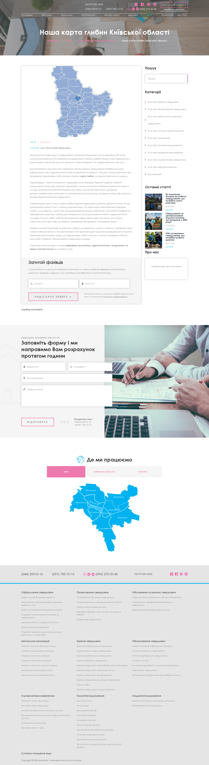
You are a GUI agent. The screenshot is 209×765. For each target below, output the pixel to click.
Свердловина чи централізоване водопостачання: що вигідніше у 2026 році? (176, 217)
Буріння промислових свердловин (94, 651)
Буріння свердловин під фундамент (94, 675)
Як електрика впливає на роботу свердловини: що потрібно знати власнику (176, 198)
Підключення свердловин (144, 670)
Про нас (47, 15)
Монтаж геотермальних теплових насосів (42, 710)
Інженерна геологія (86, 720)
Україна (142, 472)
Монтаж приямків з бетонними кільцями (152, 646)
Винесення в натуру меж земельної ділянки (153, 700)
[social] (129, 9)
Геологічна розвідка (86, 715)
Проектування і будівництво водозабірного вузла (156, 675)
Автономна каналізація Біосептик (37, 675)
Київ (66, 472)
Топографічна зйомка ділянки (147, 705)
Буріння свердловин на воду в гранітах (96, 689)
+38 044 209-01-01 (82, 422)
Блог (150, 15)
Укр (179, 15)
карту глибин (87, 176)
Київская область (104, 472)
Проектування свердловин (93, 592)
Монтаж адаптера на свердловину (149, 655)
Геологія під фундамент (88, 725)
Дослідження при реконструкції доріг (95, 729)
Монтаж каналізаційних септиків (37, 651)
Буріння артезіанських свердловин (94, 655)
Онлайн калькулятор (174, 9)
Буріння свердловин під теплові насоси (96, 670)
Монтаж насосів (140, 660)
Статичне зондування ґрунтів (90, 734)
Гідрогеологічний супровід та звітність (39, 622)
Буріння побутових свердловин (92, 660)
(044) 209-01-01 (93, 9)
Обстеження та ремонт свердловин (154, 592)
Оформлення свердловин (37, 592)
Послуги (67, 15)
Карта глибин (83, 684)
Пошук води (83, 705)
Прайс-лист (112, 15)
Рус (185, 15)
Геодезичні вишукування (146, 695)
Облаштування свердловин (148, 641)
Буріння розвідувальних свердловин (94, 646)
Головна (27, 15)
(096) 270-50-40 (148, 9)
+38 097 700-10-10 (82, 425)
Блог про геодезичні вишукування (165, 152)
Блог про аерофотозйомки (162, 167)
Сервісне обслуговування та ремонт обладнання (156, 597)
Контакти (167, 15)
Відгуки (133, 15)
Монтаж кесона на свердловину (148, 651)
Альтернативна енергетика (37, 695)
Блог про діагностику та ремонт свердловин (165, 120)
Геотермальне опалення (33, 723)
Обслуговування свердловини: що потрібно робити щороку (175, 236)
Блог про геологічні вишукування (165, 145)
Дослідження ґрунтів (87, 710)
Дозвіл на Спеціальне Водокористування (41, 610)
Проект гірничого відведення (35, 627)
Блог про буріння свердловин (56, 148)
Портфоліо (88, 15)
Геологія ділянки (84, 700)
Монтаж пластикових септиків (36, 660)
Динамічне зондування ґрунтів (91, 739)
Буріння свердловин (89, 641)
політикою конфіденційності (115, 297)
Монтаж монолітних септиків (35, 655)
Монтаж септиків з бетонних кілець (38, 646)
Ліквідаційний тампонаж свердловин (95, 597)
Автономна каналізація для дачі (36, 670)
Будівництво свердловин (89, 619)
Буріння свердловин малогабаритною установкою (102, 665)
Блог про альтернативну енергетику (167, 159)
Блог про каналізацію (159, 138)
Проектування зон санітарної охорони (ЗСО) (99, 602)
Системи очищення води (36, 753)
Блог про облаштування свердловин (167, 109)
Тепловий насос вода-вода (34, 705)
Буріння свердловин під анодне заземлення (98, 680)
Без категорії (154, 174)
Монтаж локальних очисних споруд (39, 665)
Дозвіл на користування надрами (38, 597)
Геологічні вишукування (90, 695)
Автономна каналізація (35, 641)
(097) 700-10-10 (114, 9)
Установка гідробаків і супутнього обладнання (155, 665)
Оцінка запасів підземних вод (91, 607)
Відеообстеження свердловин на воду (151, 610)
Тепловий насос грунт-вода (35, 700)
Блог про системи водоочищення (166, 130)
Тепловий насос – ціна (32, 727)
